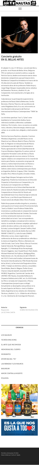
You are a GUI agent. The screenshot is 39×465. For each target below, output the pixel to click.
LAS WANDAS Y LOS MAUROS (12, 364)
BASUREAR (5, 368)
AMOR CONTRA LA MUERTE (12, 373)
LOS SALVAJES (6, 335)
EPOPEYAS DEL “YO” (8, 359)
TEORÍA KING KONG (9, 340)
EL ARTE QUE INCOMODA (11, 345)
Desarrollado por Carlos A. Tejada (10, 455)
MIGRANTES (6, 354)
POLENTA (4, 378)
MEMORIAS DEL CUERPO (10, 349)
